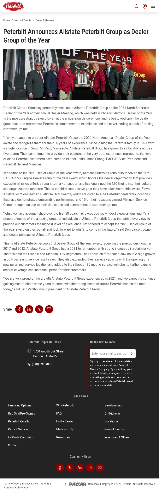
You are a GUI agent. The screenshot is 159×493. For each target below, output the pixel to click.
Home (6, 20)
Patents (45, 483)
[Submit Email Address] (132, 353)
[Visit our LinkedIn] (80, 467)
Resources (63, 437)
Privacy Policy (30, 483)
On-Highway (112, 413)
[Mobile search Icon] (136, 6)
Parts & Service (18, 429)
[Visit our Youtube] (100, 467)
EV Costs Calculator (21, 437)
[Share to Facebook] (19, 309)
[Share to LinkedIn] (29, 309)
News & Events (22, 20)
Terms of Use (11, 483)
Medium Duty (65, 429)
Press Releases (45, 20)
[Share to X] (39, 309)
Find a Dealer (64, 421)
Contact (13, 445)
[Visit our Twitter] (70, 467)
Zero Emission (114, 405)
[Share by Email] (49, 309)
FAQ (59, 413)
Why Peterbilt (65, 405)
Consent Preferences (16, 487)
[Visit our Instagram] (90, 467)
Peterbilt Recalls (18, 421)
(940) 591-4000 (41, 364)
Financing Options (19, 405)
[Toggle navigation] (153, 6)
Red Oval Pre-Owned (21, 413)
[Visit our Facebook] (60, 467)
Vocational (111, 421)
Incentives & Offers (117, 437)
